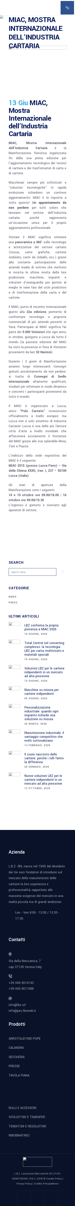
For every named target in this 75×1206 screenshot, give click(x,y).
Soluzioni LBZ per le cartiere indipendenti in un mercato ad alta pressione (44, 672)
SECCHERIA (17, 1057)
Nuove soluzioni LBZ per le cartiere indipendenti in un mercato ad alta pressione (43, 780)
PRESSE (14, 1066)
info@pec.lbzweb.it (22, 1010)
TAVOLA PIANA (19, 1075)
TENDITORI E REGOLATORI (27, 1126)
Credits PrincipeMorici (46, 1183)
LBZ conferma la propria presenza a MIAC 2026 (41, 627)
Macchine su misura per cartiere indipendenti (41, 692)
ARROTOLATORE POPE (25, 1038)
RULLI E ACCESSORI (22, 1108)
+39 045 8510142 (21, 983)
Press (13, 602)
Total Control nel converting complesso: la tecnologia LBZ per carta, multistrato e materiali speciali (44, 649)
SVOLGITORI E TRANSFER (27, 1117)
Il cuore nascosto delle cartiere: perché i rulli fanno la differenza (44, 758)
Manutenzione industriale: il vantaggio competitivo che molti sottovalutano (44, 737)
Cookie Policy (54, 1178)
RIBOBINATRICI (19, 1135)
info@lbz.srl (17, 1005)
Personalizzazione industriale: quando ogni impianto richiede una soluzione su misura (41, 713)
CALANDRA (16, 1047)
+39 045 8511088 (21, 988)
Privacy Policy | (25, 1183)
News (13, 597)
